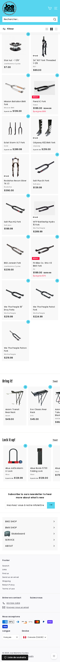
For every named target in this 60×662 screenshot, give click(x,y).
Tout (55, 381)
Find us (5, 573)
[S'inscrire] (51, 505)
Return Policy (8, 584)
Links (4, 569)
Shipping (6, 581)
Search (5, 565)
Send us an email (10, 577)
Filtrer (10, 28)
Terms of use (8, 588)
